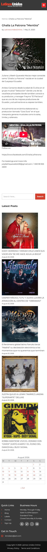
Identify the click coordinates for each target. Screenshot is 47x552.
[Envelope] (37, 524)
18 (9, 475)
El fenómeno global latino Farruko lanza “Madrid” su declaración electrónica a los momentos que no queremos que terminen (23, 347)
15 (34, 472)
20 (22, 475)
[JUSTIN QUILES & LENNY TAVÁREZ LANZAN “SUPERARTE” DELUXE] (20, 374)
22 (34, 475)
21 (28, 475)
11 (9, 472)
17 (3, 475)
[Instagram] (32, 524)
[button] (44, 5)
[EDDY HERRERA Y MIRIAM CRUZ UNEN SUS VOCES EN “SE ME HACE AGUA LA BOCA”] (20, 231)
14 (28, 472)
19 (15, 475)
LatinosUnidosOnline (13, 30)
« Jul (23, 488)
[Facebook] (22, 524)
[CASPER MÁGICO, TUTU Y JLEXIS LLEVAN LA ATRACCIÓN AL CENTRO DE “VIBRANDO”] (20, 277)
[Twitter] (27, 524)
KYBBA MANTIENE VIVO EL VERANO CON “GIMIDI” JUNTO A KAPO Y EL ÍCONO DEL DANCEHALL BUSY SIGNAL (22, 444)
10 (3, 472)
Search (40, 196)
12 (15, 472)
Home (4, 19)
